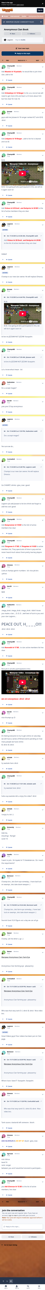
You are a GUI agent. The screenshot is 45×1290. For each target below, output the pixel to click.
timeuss (10, 565)
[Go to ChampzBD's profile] (4, 67)
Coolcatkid (11, 459)
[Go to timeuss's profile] (4, 566)
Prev (7, 60)
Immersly (10, 827)
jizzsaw (9, 112)
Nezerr (9, 933)
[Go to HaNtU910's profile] (4, 606)
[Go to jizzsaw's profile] (4, 112)
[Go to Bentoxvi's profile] (4, 877)
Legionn (10, 40)
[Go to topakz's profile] (4, 855)
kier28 (9, 401)
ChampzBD (11, 66)
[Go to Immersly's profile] (4, 828)
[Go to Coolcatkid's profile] (4, 460)
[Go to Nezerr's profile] (4, 934)
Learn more (4, 4)
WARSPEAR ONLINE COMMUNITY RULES (20, 22)
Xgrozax (10, 1154)
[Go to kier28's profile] (4, 401)
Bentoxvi (10, 876)
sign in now (12, 1215)
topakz (9, 854)
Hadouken (11, 382)
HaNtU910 (10, 605)
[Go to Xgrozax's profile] (4, 1154)
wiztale (9, 757)
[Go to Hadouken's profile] (4, 383)
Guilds (23, 40)
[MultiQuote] (3, 80)
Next (37, 60)
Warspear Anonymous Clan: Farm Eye (15, 957)
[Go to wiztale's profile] (4, 758)
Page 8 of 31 (21, 60)
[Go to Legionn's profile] (5, 40)
